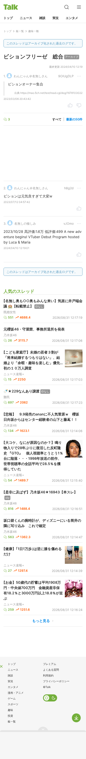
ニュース (26, 18)
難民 (7, 397)
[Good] (70, 105)
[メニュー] (78, 7)
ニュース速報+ (14, 374)
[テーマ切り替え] (50, 697)
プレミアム (49, 664)
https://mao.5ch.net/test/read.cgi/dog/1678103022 (51, 93)
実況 (55, 18)
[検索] (66, 7)
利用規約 (48, 675)
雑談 (42, 18)
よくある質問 (51, 669)
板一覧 (12, 721)
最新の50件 (74, 119)
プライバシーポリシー (56, 681)
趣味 (10, 710)
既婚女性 (10, 312)
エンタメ (72, 18)
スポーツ (13, 704)
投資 (10, 715)
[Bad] (78, 105)
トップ (8, 18)
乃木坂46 (10, 335)
